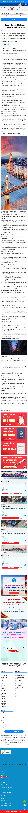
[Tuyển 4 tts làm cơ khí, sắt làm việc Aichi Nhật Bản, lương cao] (14, 501)
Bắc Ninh (4, 695)
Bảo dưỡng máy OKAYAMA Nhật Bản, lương (11, 558)
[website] (14, 419)
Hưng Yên (4, 704)
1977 (3, 721)
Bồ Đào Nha (4, 677)
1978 (3, 722)
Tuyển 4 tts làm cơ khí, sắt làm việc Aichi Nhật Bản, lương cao (13, 509)
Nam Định (4, 706)
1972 (3, 712)
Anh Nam (6, 489)
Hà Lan (3, 687)
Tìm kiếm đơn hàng (14, 19)
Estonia (3, 685)
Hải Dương (4, 699)
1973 (3, 714)
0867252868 (5, 491)
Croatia (3, 678)
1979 (3, 724)
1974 (3, 716)
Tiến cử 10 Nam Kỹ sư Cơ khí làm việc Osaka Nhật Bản (14, 484)
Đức (3, 683)
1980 (3, 725)
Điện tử (17, 682)
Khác (16, 693)
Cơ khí (16, 678)
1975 (3, 717)
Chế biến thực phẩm (19, 675)
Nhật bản (8, 7)
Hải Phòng (4, 701)
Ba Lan (3, 673)
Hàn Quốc (6, 9)
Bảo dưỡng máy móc (19, 673)
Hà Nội (3, 696)
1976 (3, 719)
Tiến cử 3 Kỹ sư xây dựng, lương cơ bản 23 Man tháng (14, 533)
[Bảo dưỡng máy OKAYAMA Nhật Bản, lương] (14, 550)
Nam (16, 695)
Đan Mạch (4, 682)
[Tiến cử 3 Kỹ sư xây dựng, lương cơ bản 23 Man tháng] (14, 526)
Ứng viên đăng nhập (8, 1)
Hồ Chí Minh (4, 703)
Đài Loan (17, 7)
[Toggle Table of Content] (8, 45)
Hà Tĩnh (3, 698)
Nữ (16, 696)
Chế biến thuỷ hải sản (19, 677)
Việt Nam (15, 9)
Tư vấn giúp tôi (10, 493)
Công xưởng (18, 680)
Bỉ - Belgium (4, 675)
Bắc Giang (4, 693)
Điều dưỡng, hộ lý (19, 683)
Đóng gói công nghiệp (19, 687)
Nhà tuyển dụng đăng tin (21, 1)
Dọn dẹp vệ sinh (18, 685)
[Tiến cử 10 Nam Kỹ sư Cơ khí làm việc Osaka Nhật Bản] (14, 476)
